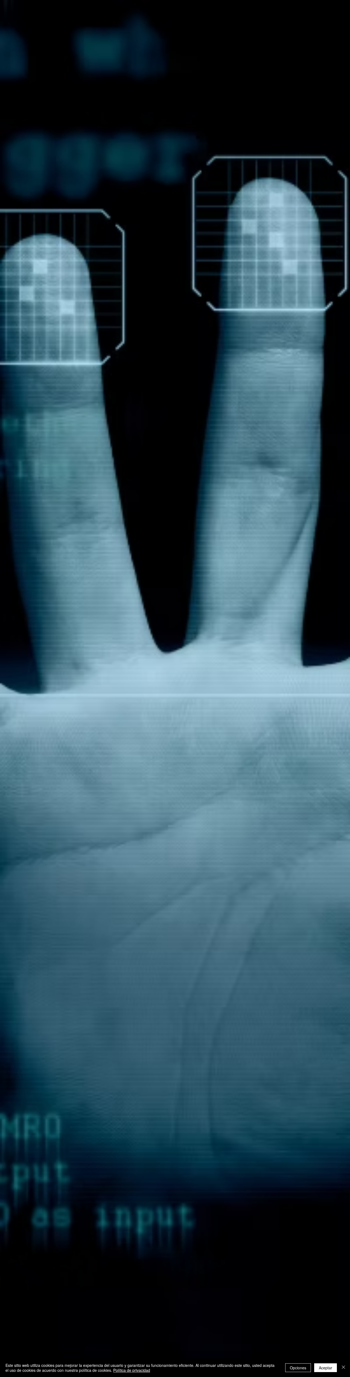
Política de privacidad (131, 1370)
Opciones (298, 1367)
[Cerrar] (343, 1368)
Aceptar (325, 1367)
